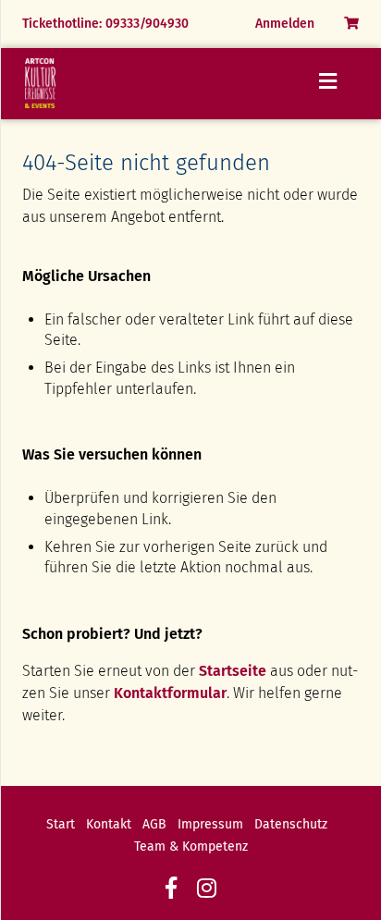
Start (60, 824)
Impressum (210, 824)
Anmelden (284, 23)
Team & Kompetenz (191, 846)
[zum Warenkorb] (351, 23)
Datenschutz (290, 824)
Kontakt (108, 824)
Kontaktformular (170, 693)
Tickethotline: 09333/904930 (105, 23)
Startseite (232, 671)
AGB (154, 824)
